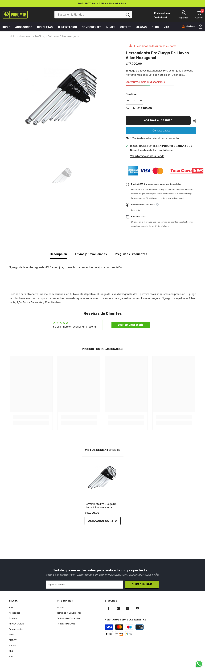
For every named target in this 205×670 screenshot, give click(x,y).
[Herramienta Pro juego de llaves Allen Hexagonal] (102, 478)
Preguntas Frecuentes (131, 254)
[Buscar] (93, 14)
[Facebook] (108, 608)
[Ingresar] (201, 27)
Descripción (58, 254)
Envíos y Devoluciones (91, 254)
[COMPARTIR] (193, 121)
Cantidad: (132, 94)
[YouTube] (137, 608)
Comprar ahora (161, 130)
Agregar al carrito (159, 120)
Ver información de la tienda (147, 156)
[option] (102, 3)
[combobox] (88, 14)
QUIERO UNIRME (142, 584)
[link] (31, 417)
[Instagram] (118, 608)
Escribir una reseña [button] (131, 324)
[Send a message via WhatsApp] (199, 664)
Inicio (12, 36)
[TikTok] (127, 608)
